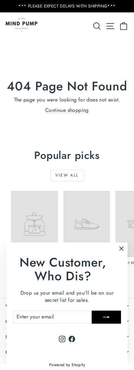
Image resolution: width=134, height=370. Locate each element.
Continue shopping (67, 110)
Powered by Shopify (67, 365)
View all (66, 175)
